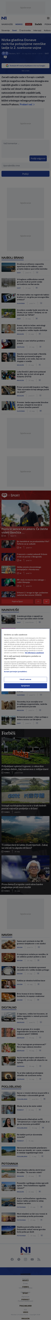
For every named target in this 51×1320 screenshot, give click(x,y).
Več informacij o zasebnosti (34, 653)
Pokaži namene (25, 679)
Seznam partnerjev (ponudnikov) (15, 671)
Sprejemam (25, 686)
